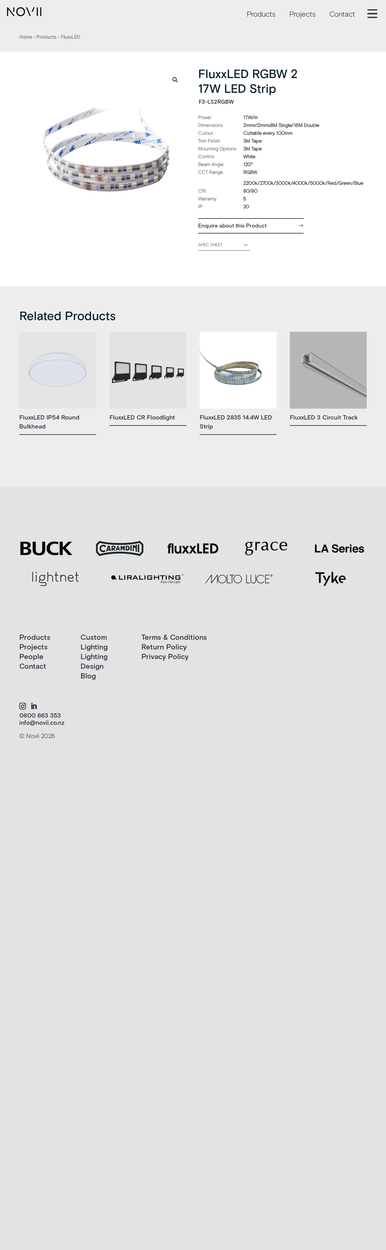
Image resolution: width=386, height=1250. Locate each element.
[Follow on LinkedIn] (33, 706)
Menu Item (377, 9)
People (31, 656)
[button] (175, 79)
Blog (88, 676)
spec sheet (210, 244)
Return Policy (164, 647)
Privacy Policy (164, 656)
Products (261, 14)
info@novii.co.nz (42, 723)
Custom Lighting (94, 642)
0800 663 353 (40, 716)
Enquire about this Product (232, 225)
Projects (302, 14)
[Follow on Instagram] (22, 706)
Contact (342, 14)
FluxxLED (70, 37)
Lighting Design (94, 661)
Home (25, 37)
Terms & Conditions (174, 637)
